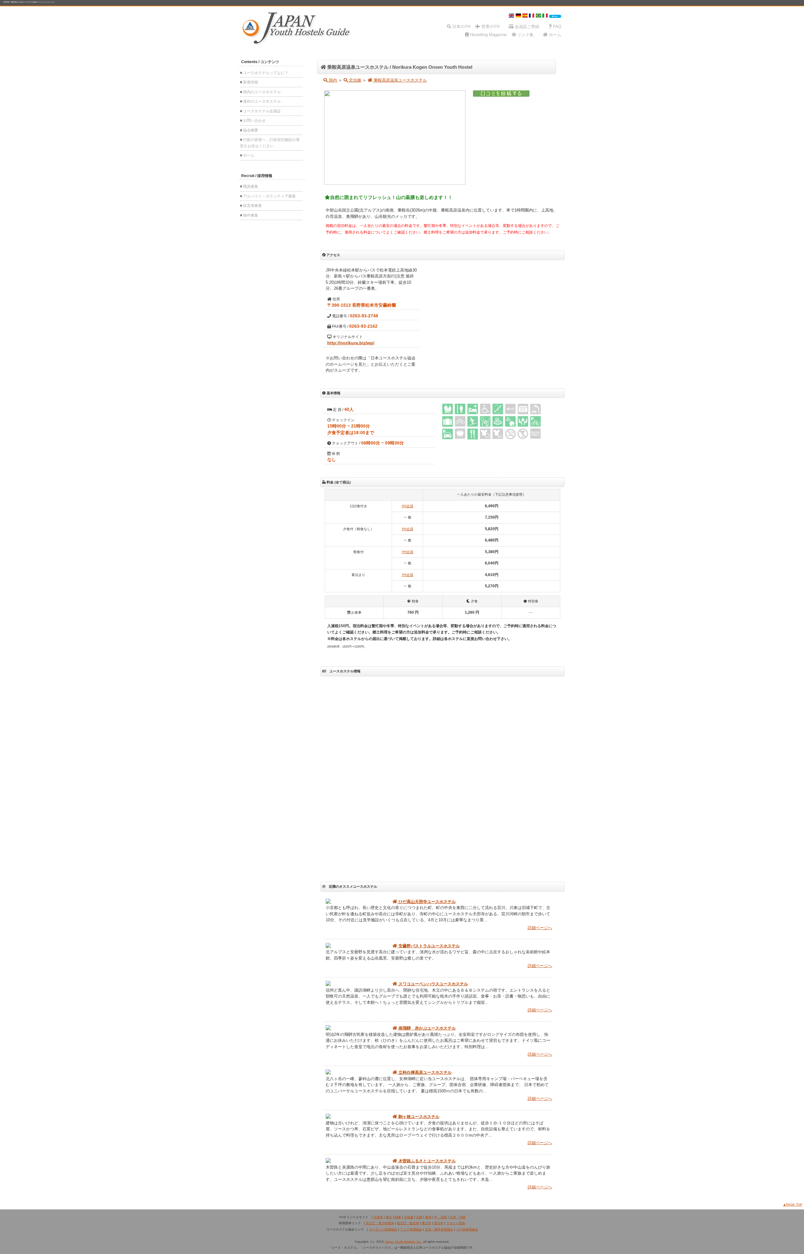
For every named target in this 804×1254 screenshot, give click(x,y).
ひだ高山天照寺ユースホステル (426, 901)
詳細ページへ (540, 927)
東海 (428, 1217)
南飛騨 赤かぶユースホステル (426, 1028)
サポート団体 (455, 1223)
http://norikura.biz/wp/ (350, 342)
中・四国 (440, 1217)
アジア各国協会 (411, 1229)
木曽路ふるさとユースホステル (426, 1161)
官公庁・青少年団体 (380, 1223)
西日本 (438, 1223)
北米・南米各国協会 (439, 1229)
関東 (398, 1217)
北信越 (354, 80)
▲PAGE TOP (792, 1204)
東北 (389, 1217)
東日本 (426, 1223)
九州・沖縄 (457, 1217)
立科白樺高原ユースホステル (424, 1072)
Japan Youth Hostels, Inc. (403, 1241)
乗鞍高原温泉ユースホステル (399, 80)
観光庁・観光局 (408, 1223)
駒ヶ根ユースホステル (418, 1116)
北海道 (378, 1217)
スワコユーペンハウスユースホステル (432, 984)
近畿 (419, 1217)
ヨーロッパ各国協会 (383, 1229)
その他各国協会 (467, 1229)
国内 (332, 80)
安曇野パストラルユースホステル (428, 946)
